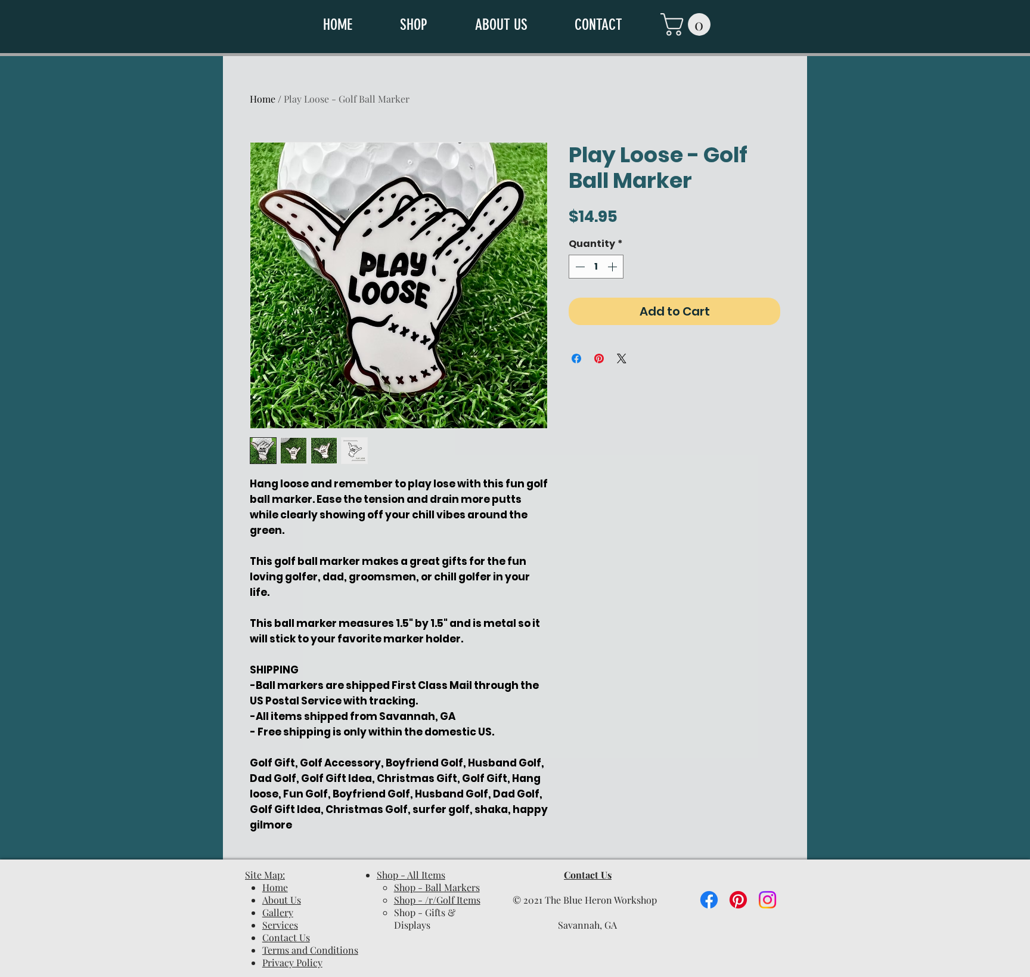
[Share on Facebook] (576, 358)
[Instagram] (767, 899)
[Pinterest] (738, 899)
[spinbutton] (596, 266)
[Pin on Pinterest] (599, 358)
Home (262, 98)
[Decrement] (578, 266)
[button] (428, 24)
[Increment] (613, 266)
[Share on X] (622, 358)
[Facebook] (709, 899)
